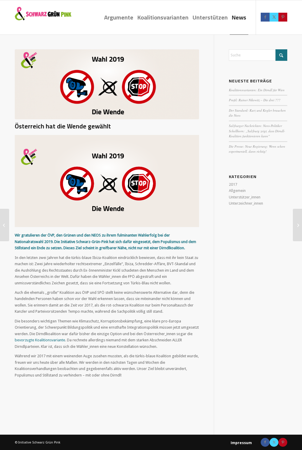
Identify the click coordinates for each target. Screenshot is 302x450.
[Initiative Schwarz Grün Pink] (50, 20)
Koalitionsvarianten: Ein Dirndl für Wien (257, 90)
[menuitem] (118, 17)
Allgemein (237, 190)
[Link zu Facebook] (265, 17)
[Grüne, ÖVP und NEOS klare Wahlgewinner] (4, 225)
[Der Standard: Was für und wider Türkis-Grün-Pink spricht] (297, 225)
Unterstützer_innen (244, 197)
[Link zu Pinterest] (282, 17)
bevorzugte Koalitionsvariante (40, 340)
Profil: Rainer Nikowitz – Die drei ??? (254, 100)
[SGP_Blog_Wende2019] (107, 84)
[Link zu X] (274, 17)
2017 (233, 184)
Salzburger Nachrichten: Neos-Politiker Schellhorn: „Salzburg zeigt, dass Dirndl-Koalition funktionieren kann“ (257, 130)
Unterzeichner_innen (246, 203)
